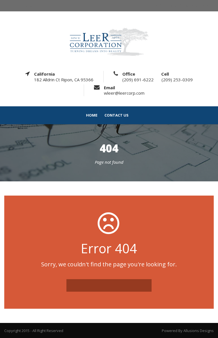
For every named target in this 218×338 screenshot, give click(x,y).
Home (9, 5)
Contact (26, 5)
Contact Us (116, 115)
